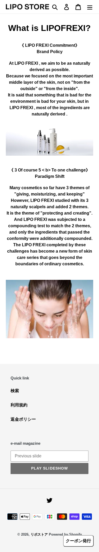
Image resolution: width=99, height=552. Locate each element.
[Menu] (90, 6)
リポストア (39, 534)
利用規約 (19, 405)
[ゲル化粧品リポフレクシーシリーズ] (49, 140)
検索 (15, 390)
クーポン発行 (78, 541)
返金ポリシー (23, 419)
